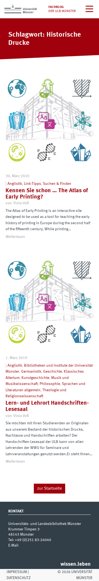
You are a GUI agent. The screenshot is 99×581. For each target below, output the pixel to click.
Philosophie (50, 384)
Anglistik (14, 184)
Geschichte (52, 371)
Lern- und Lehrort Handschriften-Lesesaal (47, 406)
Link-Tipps (32, 184)
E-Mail (13, 545)
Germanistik (31, 371)
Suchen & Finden (57, 184)
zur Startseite (49, 488)
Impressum (17, 572)
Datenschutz (19, 578)
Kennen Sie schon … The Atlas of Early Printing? (47, 194)
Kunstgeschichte (35, 378)
